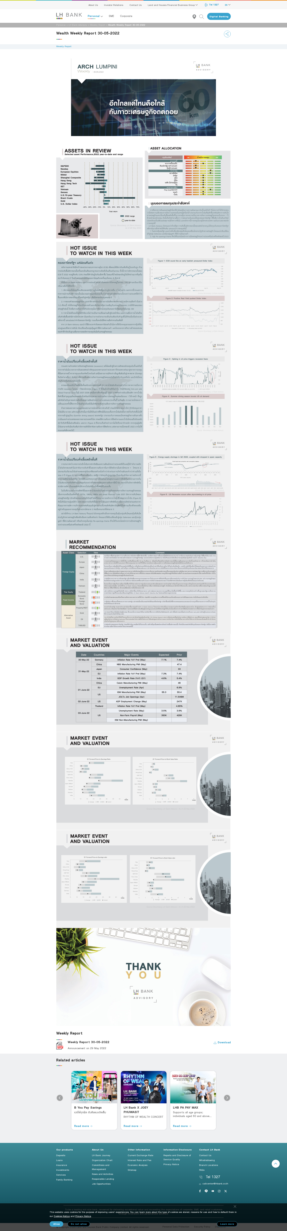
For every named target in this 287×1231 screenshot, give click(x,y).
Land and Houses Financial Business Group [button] (171, 4)
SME (111, 16)
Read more (82, 1126)
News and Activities (102, 1173)
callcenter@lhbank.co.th (215, 1183)
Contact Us (135, 4)
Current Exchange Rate (140, 1155)
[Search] (203, 16)
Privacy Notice (171, 1164)
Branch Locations (208, 1164)
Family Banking (64, 1179)
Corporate (126, 16)
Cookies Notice (62, 1216)
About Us (93, 4)
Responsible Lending (103, 1178)
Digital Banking (218, 16)
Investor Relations (113, 4)
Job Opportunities (101, 1183)
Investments (62, 1169)
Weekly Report (97, 24)
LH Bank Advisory (78, 24)
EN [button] (226, 5)
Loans (59, 1160)
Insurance (61, 1164)
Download (224, 1042)
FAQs (201, 1169)
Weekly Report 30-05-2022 (88, 1042)
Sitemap (132, 1169)
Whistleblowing (207, 1160)
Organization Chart (102, 1160)
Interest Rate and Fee (139, 1160)
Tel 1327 (213, 4)
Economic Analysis (137, 1164)
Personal (94, 16)
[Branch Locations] (196, 16)
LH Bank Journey (101, 1155)
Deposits (60, 1155)
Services (61, 1174)
